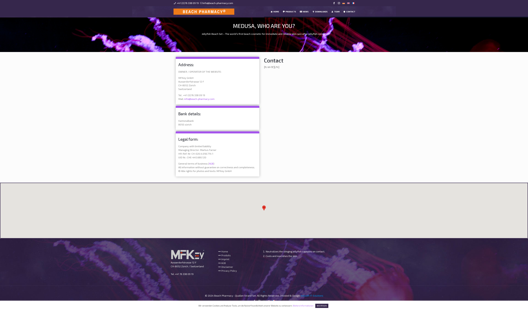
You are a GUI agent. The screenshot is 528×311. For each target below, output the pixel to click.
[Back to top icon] (264, 291)
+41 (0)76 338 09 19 (187, 3)
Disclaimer (227, 266)
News (306, 11)
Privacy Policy (229, 270)
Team (337, 11)
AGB (211, 163)
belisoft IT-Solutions (312, 295)
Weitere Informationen (303, 305)
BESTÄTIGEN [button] (322, 306)
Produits (226, 255)
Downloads (321, 11)
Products (291, 11)
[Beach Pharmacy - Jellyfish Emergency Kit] (204, 11)
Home (276, 11)
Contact (350, 11)
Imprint (225, 259)
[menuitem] (343, 3)
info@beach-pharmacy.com (218, 3)
